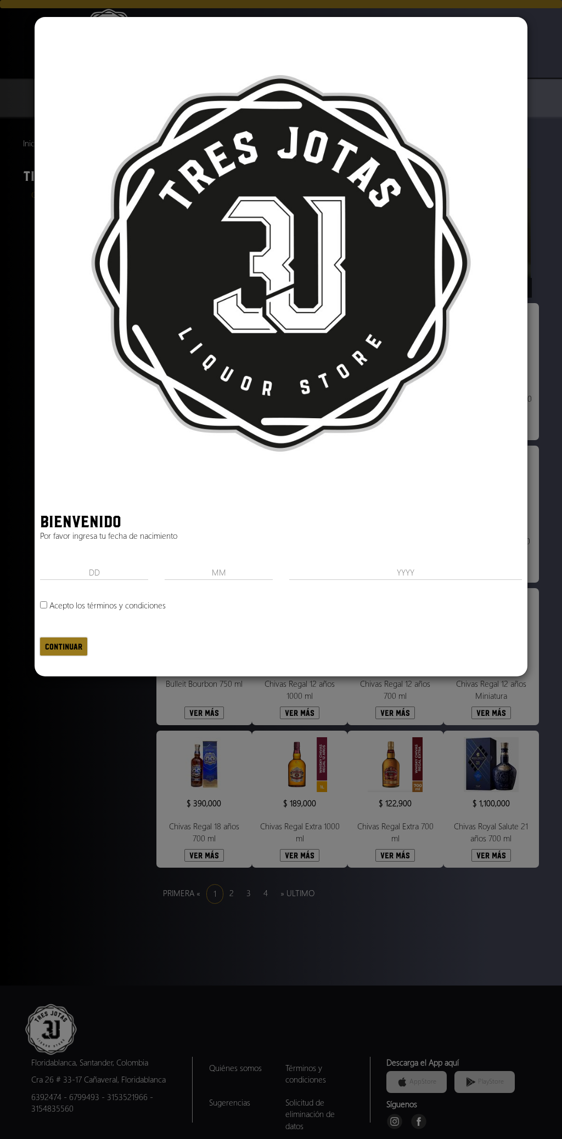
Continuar (63, 646)
